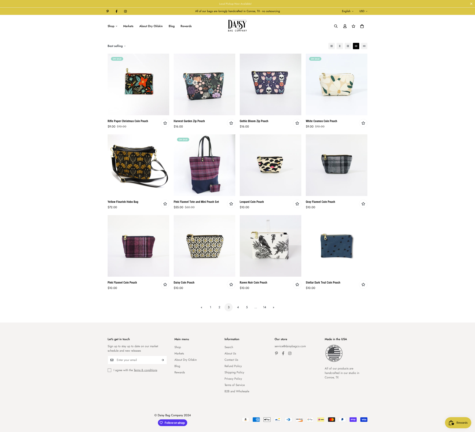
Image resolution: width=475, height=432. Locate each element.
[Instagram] (125, 11)
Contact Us (231, 360)
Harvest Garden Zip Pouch (189, 121)
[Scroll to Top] (467, 412)
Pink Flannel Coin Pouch (122, 282)
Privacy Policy (233, 379)
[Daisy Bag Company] (237, 26)
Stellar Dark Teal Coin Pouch (323, 282)
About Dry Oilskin (151, 26)
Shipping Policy (234, 372)
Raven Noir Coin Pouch (253, 282)
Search (229, 347)
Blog (172, 26)
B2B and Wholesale (237, 391)
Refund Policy (233, 366)
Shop (111, 26)
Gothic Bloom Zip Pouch (254, 121)
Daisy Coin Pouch (184, 282)
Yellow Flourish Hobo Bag (123, 202)
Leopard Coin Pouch (252, 202)
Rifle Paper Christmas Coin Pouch (128, 121)
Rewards (186, 26)
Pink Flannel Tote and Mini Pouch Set (196, 202)
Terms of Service (235, 385)
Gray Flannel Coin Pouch (320, 202)
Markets (128, 26)
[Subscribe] (163, 360)
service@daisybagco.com (290, 346)
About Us (230, 353)
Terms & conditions (145, 370)
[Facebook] (116, 11)
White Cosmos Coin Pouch (321, 121)
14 (264, 307)
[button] (362, 26)
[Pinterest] (107, 11)
